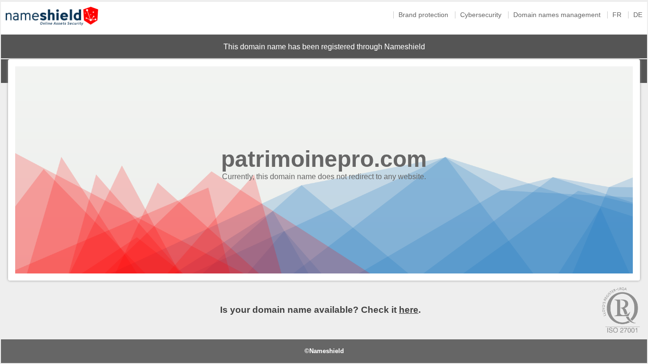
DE (637, 14)
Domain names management (557, 14)
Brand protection (423, 14)
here (408, 310)
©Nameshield (324, 351)
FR (616, 14)
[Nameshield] (52, 28)
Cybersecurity (480, 14)
